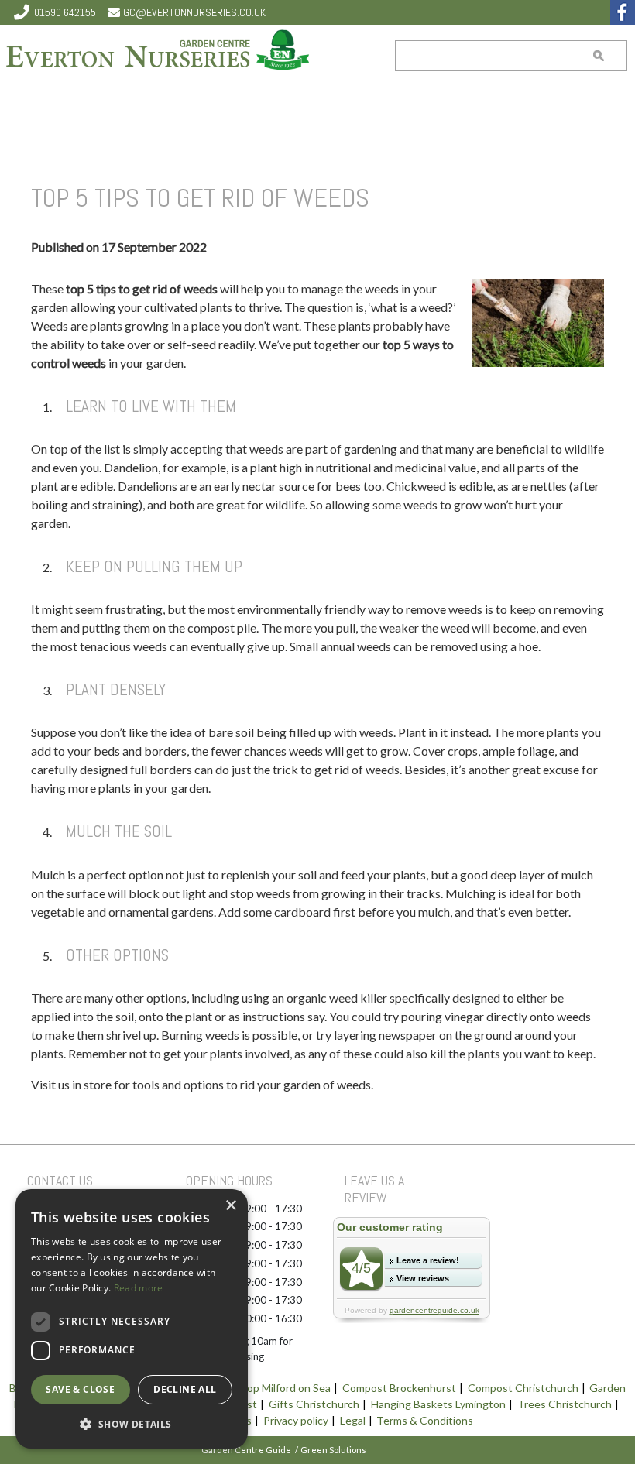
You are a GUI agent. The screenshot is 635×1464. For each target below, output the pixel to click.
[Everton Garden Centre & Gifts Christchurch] (159, 52)
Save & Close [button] (80, 1389)
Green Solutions (333, 1450)
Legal (353, 1420)
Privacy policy (295, 1420)
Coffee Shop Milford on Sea (264, 1387)
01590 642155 (65, 12)
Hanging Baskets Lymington (438, 1404)
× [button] (230, 1206)
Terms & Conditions (424, 1420)
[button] (131, 1423)
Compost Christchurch (523, 1387)
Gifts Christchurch (314, 1404)
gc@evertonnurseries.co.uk (194, 12)
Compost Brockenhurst (399, 1387)
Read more (138, 1287)
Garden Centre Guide (246, 1450)
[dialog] (131, 1319)
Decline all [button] (184, 1389)
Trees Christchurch (564, 1404)
